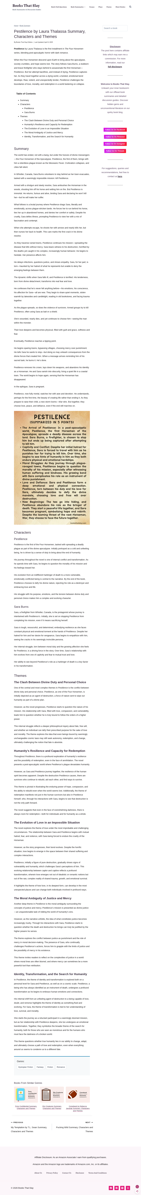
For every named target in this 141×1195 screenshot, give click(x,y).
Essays (91, 6)
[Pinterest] (116, 1188)
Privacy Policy (52, 1172)
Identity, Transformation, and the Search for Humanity (48, 136)
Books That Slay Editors (24, 42)
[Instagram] (122, 1188)
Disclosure (80, 1172)
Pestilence (29, 108)
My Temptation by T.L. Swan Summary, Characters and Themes (29, 1127)
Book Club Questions (59, 6)
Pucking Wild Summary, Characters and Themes (74, 1127)
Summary (24, 100)
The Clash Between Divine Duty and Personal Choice (49, 120)
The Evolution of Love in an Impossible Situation (46, 128)
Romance (61, 1067)
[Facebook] (111, 1188)
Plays (100, 6)
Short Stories (120, 6)
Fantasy (40, 1067)
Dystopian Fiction (25, 1067)
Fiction (50, 1067)
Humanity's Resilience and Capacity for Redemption (48, 124)
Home (16, 25)
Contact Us (66, 1172)
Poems (109, 6)
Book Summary (25, 25)
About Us (38, 1172)
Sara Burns (29, 112)
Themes (24, 116)
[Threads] (128, 1188)
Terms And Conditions (97, 1172)
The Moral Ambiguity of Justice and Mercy (43, 132)
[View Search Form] (130, 7)
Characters (25, 104)
